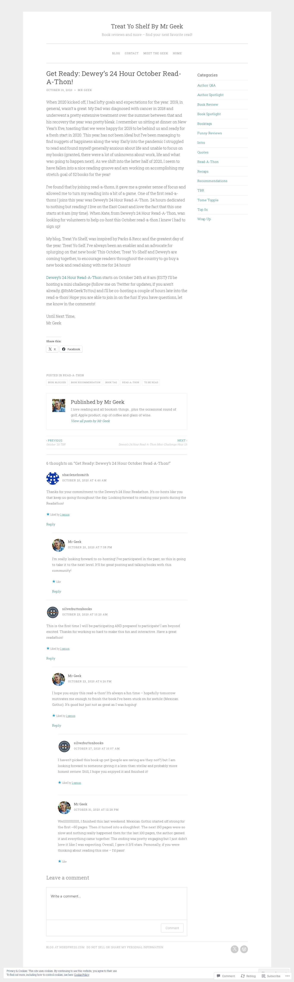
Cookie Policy (81, 974)
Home (177, 53)
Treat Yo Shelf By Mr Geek (147, 26)
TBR (200, 190)
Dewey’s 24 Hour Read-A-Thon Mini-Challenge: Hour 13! (153, 442)
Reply (50, 524)
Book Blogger (57, 382)
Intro (201, 142)
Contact (132, 53)
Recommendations (212, 181)
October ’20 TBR (55, 442)
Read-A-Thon (73, 375)
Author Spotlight (210, 95)
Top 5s (202, 209)
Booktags (204, 123)
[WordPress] (244, 949)
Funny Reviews (209, 133)
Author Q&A (206, 85)
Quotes (203, 152)
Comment (172, 928)
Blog (116, 53)
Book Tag (111, 382)
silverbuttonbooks (77, 609)
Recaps (203, 171)
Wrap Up (204, 219)
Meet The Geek (155, 53)
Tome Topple (207, 200)
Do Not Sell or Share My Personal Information (125, 947)
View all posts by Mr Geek (90, 421)
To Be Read (151, 382)
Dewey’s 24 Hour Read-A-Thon (74, 277)
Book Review (207, 104)
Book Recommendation (86, 382)
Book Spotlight (209, 114)
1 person (65, 514)
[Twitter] (234, 949)
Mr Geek (85, 90)
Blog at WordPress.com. (65, 947)
